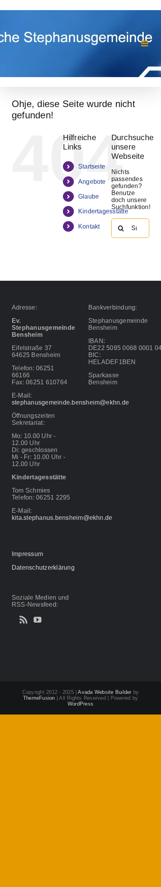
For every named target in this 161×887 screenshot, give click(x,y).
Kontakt (89, 226)
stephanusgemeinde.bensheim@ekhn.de (70, 402)
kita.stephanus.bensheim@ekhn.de (62, 517)
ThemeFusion (39, 698)
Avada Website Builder (104, 692)
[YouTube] (37, 620)
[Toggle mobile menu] (145, 43)
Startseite (91, 166)
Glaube (88, 196)
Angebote (92, 181)
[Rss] (23, 620)
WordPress (80, 704)
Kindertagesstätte (103, 211)
